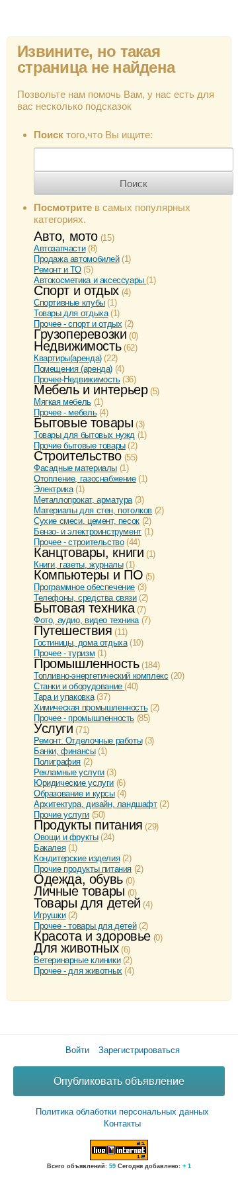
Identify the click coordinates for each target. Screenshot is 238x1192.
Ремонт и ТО (57, 270)
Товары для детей (87, 903)
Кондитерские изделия (77, 858)
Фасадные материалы (75, 468)
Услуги (53, 728)
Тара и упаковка (64, 697)
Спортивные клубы (69, 303)
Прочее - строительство (79, 542)
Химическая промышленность (90, 707)
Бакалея (49, 848)
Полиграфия (57, 762)
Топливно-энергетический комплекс (101, 676)
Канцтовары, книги (88, 552)
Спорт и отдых (76, 290)
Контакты (122, 1123)
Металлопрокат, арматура (83, 500)
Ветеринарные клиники (77, 960)
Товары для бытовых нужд (84, 435)
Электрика (53, 489)
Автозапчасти (59, 248)
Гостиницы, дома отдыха (80, 643)
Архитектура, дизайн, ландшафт (95, 804)
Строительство (78, 455)
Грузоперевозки (80, 334)
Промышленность (86, 663)
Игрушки (49, 915)
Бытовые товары (84, 422)
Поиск (133, 183)
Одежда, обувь (78, 879)
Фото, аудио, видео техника (86, 620)
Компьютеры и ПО (88, 575)
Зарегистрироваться (139, 1050)
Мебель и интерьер (90, 389)
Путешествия (73, 630)
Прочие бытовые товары (80, 445)
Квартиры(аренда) (68, 358)
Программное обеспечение (84, 587)
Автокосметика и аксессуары (90, 280)
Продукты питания (88, 825)
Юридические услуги (74, 783)
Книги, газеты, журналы (78, 565)
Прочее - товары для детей (85, 926)
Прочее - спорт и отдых (78, 324)
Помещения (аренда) (73, 369)
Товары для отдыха (71, 313)
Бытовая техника (84, 608)
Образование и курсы (74, 793)
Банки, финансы (65, 751)
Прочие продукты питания (83, 869)
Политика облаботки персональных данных (122, 1112)
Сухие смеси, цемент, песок (86, 521)
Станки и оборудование (79, 686)
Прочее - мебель (65, 412)
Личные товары (79, 891)
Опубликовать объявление (119, 1081)
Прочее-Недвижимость (77, 379)
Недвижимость (77, 346)
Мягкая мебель (62, 402)
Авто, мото (66, 236)
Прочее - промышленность (84, 718)
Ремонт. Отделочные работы (88, 740)
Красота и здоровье (92, 936)
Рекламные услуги (69, 772)
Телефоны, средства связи (85, 598)
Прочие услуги (61, 815)
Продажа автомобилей (77, 259)
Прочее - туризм (64, 653)
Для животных (76, 948)
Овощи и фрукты (66, 837)
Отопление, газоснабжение (85, 479)
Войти (77, 1050)
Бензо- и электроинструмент (87, 531)
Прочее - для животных (78, 971)
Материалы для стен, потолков (93, 510)
